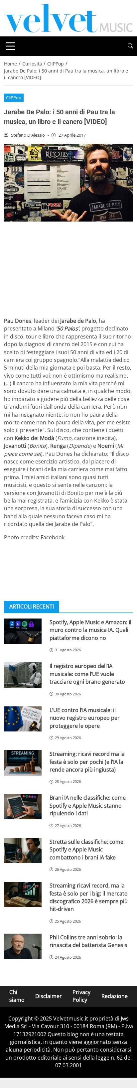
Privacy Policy (81, 995)
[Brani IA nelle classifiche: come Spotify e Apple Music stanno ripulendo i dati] (23, 806)
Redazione (114, 996)
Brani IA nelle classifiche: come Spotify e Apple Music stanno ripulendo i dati (88, 805)
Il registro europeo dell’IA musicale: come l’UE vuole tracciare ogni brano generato (87, 673)
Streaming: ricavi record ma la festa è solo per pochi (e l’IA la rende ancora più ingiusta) (87, 761)
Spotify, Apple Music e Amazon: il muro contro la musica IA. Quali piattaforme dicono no (90, 630)
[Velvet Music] (68, 17)
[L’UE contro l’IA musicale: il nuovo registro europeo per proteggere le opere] (23, 719)
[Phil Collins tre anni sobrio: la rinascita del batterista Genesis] (23, 946)
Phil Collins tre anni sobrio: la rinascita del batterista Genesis (88, 941)
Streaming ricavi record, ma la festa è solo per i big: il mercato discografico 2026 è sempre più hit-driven (89, 897)
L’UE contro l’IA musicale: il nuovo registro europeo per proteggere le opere (85, 717)
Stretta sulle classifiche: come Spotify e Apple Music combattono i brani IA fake (86, 849)
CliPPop (13, 98)
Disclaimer (48, 996)
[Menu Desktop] (10, 46)
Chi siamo (17, 995)
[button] (130, 46)
